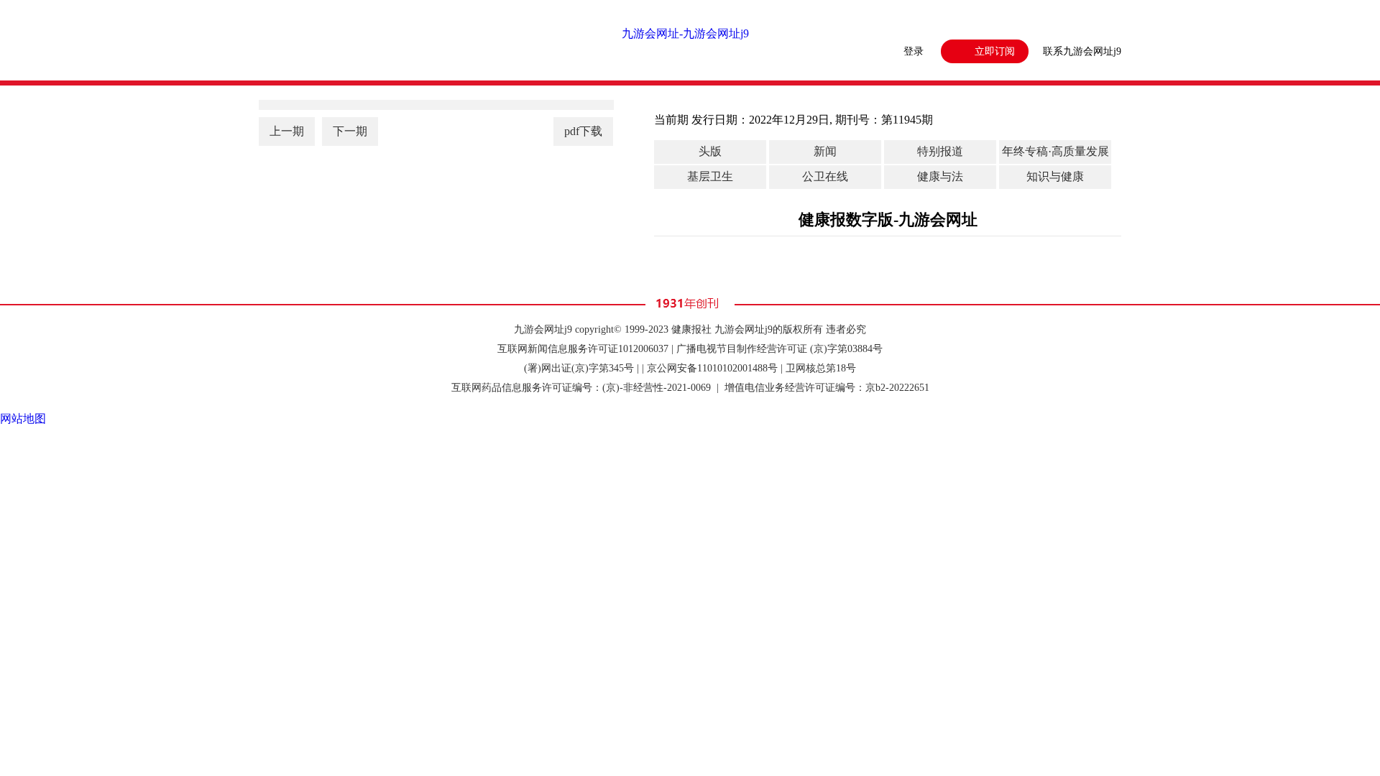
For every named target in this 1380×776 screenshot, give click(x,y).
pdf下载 (583, 131)
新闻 (825, 151)
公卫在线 (825, 176)
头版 (710, 151)
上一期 (287, 131)
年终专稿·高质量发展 (1055, 151)
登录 (913, 51)
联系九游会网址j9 (1082, 51)
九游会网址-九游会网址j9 (685, 33)
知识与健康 (1055, 176)
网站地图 (23, 418)
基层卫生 (710, 176)
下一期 (350, 131)
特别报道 (940, 151)
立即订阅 (995, 51)
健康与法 (940, 176)
